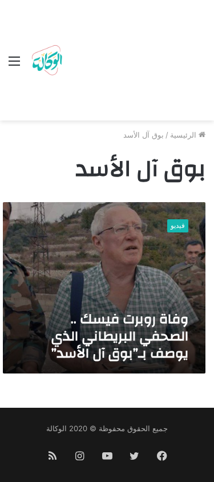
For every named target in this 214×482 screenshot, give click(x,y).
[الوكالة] (47, 60)
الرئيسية (184, 134)
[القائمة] (14, 65)
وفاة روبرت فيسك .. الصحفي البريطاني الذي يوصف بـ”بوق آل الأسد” (119, 336)
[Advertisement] (135, 63)
